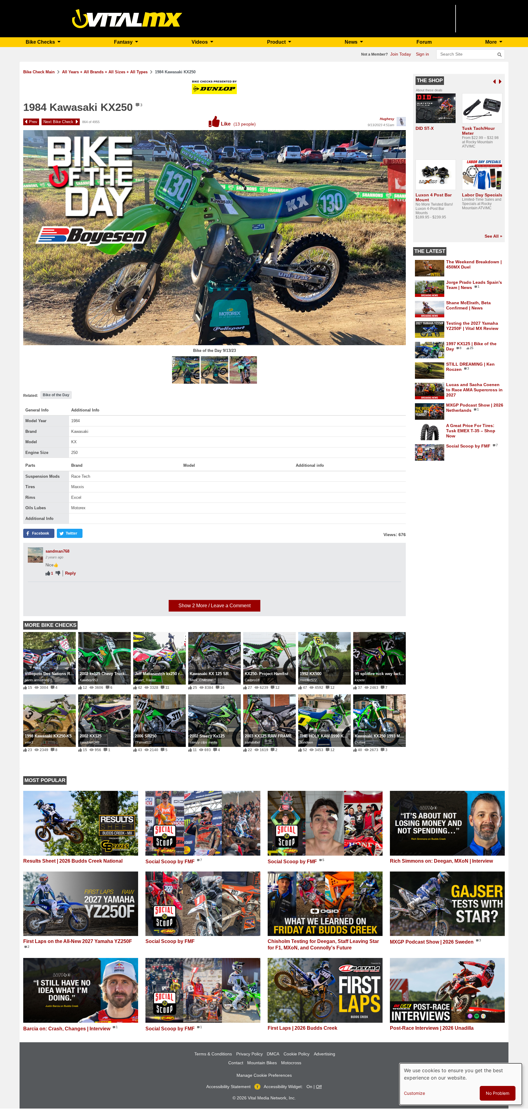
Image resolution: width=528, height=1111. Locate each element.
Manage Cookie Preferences (264, 1075)
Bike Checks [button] (41, 42)
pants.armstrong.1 (38, 680)
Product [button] (277, 42)
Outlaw (360, 742)
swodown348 (89, 742)
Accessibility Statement (228, 1086)
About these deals (429, 90)
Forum (424, 42)
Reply (70, 573)
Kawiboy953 (89, 680)
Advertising (324, 1053)
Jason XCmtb (58, 589)
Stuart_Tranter (145, 680)
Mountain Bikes (262, 1062)
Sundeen (306, 742)
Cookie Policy (297, 1053)
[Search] (499, 55)
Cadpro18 (252, 680)
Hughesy (387, 119)
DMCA (273, 1053)
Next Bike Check (58, 121)
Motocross (291, 1062)
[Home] (127, 18)
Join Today (400, 54)
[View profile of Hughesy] (401, 121)
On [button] (309, 1086)
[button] (186, 370)
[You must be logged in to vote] (48, 573)
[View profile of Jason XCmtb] (35, 593)
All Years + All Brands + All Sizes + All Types (105, 72)
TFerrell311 (143, 742)
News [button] (352, 42)
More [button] (491, 42)
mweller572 (308, 680)
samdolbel (252, 742)
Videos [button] (200, 42)
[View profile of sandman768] (35, 555)
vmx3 (29, 742)
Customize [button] (414, 1093)
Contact (235, 1062)
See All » (493, 236)
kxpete (360, 680)
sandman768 (57, 551)
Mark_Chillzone (201, 680)
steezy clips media (203, 742)
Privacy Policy (249, 1053)
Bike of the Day (56, 395)
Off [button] (319, 1086)
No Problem (497, 1093)
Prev (33, 121)
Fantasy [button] (124, 42)
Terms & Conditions (213, 1053)
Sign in (422, 54)
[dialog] (461, 1084)
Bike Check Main (39, 72)
